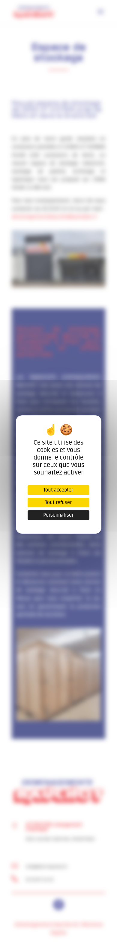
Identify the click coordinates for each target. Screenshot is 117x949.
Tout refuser (58, 503)
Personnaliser (58, 515)
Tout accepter (58, 490)
